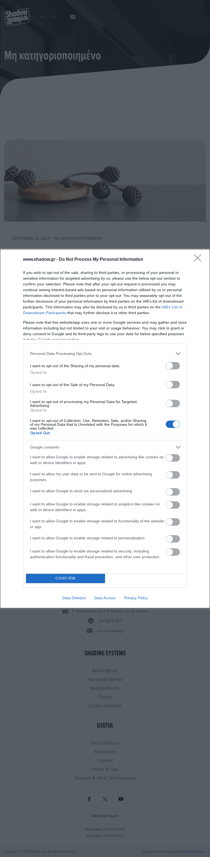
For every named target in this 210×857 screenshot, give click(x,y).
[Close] (199, 259)
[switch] (173, 365)
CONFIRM (66, 578)
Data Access (105, 598)
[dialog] (105, 428)
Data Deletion (74, 598)
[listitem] (105, 354)
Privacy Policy (136, 598)
